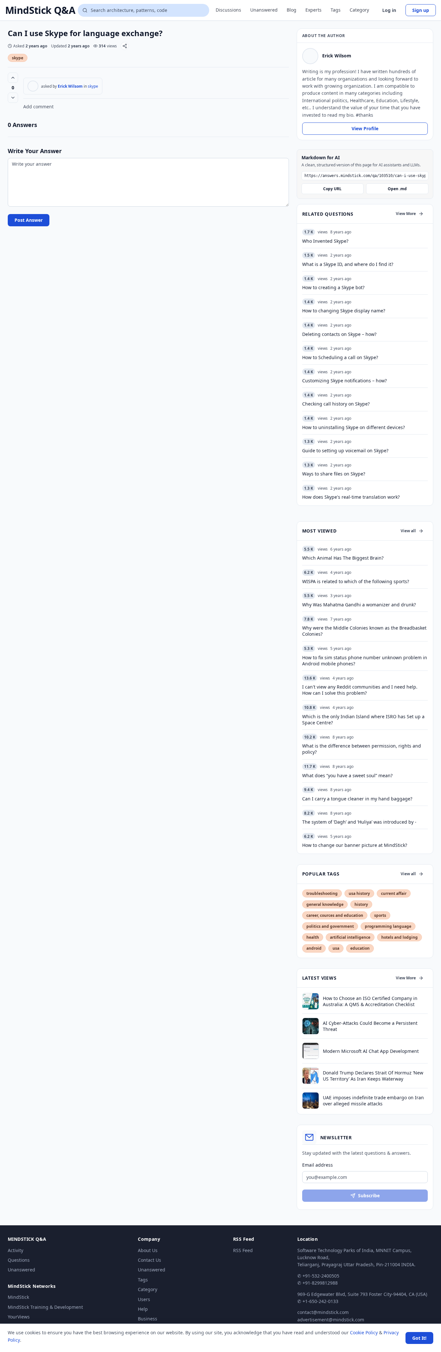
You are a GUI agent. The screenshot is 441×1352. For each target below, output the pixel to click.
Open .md (397, 188)
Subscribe (369, 1195)
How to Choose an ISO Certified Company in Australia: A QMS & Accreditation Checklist (370, 1001)
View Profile (365, 128)
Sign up (420, 10)
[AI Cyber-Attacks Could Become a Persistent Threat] (310, 1026)
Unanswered (264, 10)
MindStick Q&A (40, 10)
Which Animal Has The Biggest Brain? (343, 558)
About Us (148, 1250)
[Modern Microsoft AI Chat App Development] (310, 1051)
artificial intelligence (350, 937)
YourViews (19, 1317)
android (314, 948)
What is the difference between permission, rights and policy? (361, 749)
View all (408, 531)
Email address (317, 1165)
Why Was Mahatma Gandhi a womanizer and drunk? (359, 605)
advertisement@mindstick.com (330, 1320)
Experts (313, 10)
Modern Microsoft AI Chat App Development (371, 1051)
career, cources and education (334, 915)
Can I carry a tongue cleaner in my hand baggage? (357, 799)
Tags (336, 10)
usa (336, 948)
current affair (393, 893)
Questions (19, 1260)
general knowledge (325, 904)
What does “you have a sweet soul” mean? (347, 775)
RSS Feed (243, 1250)
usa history (359, 893)
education (360, 948)
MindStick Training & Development (45, 1307)
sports (380, 915)
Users (144, 1299)
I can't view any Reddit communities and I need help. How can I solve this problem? (359, 690)
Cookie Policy (364, 1332)
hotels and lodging (399, 937)
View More (406, 213)
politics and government (330, 926)
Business (147, 1319)
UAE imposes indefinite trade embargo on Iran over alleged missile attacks (373, 1100)
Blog (291, 10)
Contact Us (149, 1260)
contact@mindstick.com (323, 1312)
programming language (388, 926)
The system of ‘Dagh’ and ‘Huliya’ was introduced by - (359, 822)
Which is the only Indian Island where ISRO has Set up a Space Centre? (363, 719)
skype (17, 58)
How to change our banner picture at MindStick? (354, 845)
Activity (15, 1250)
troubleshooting (322, 893)
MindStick (18, 1297)
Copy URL (332, 188)
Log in (389, 10)
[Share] (125, 46)
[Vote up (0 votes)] (13, 78)
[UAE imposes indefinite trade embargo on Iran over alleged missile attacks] (310, 1100)
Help (143, 1309)
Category (359, 10)
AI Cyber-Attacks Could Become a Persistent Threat (370, 1026)
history (361, 904)
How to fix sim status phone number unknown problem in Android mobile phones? (364, 660)
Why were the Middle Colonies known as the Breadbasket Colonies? (364, 631)
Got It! (419, 1338)
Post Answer (29, 220)
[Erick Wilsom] (32, 86)
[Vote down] (13, 98)
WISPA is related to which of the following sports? (355, 581)
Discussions (228, 10)
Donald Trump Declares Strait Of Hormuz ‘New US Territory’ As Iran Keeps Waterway (373, 1076)
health (312, 937)
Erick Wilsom (70, 86)
